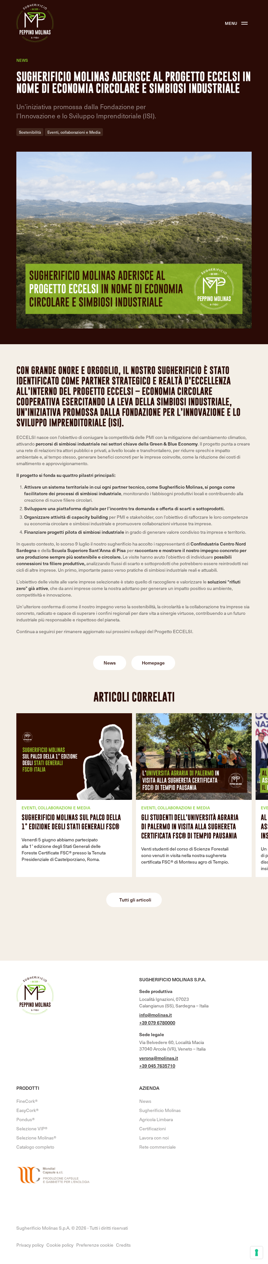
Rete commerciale (157, 1147)
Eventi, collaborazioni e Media (73, 132)
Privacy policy (30, 1245)
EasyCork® (27, 1110)
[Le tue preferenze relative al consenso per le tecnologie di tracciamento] (256, 1252)
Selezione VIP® (31, 1128)
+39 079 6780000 (157, 1023)
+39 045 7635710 (157, 1066)
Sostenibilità (30, 132)
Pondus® (25, 1119)
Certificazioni (152, 1128)
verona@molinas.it (158, 1058)
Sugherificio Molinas (160, 1110)
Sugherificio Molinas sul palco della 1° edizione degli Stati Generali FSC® (71, 822)
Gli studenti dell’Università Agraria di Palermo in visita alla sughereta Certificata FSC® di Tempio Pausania (190, 826)
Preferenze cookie (94, 1245)
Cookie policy (60, 1245)
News (22, 60)
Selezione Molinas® (36, 1138)
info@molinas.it (155, 1015)
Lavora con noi (154, 1138)
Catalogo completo (35, 1147)
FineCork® (27, 1101)
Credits (123, 1245)
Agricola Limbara (156, 1119)
